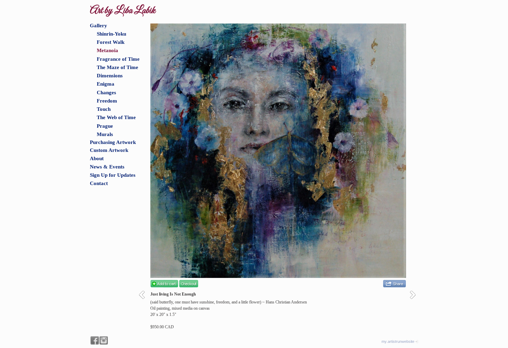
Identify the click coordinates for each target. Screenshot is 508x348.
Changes (106, 92)
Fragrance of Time (118, 59)
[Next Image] (415, 294)
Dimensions (110, 75)
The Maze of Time (117, 67)
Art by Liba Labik (122, 10)
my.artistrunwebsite (398, 341)
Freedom (107, 101)
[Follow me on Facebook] (95, 340)
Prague (105, 126)
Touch (104, 109)
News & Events (107, 167)
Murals (105, 134)
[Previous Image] (144, 294)
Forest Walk (110, 42)
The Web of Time (116, 117)
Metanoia (107, 50)
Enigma (105, 84)
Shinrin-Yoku (111, 34)
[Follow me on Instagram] (104, 340)
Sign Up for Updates (112, 175)
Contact (99, 183)
